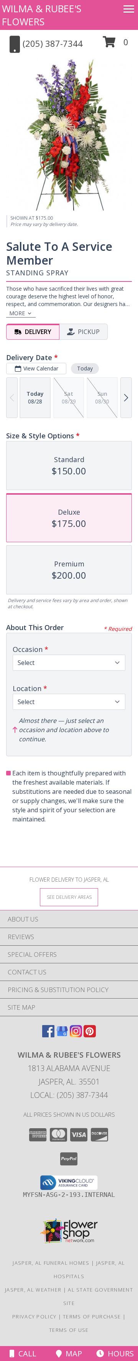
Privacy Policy (34, 1316)
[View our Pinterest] (90, 1034)
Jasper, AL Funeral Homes (51, 1262)
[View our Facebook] (48, 1034)
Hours (119, 1353)
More (17, 313)
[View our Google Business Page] (62, 1034)
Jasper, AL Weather (33, 1289)
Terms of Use (69, 1329)
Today (85, 368)
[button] (115, 44)
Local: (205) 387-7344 (69, 1095)
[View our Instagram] (76, 1034)
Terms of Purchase (92, 1316)
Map (72, 1353)
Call (25, 1353)
